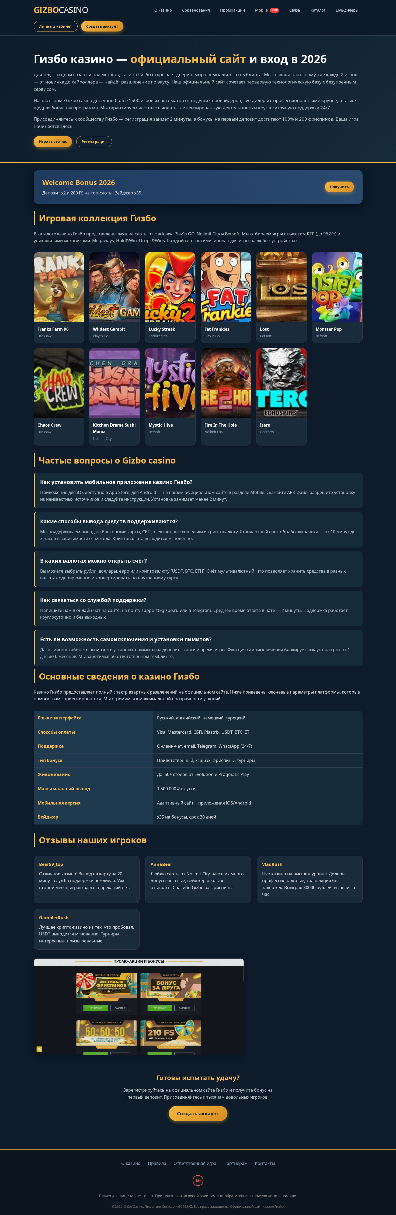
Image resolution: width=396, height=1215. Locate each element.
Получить (339, 186)
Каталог (318, 10)
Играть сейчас (52, 141)
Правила (157, 1163)
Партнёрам (236, 1163)
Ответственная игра (194, 1163)
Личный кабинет (55, 26)
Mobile (266, 10)
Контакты (265, 1163)
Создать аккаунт (102, 26)
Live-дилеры (347, 10)
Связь (294, 10)
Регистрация (94, 141)
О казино (163, 10)
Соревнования (196, 10)
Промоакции (232, 10)
